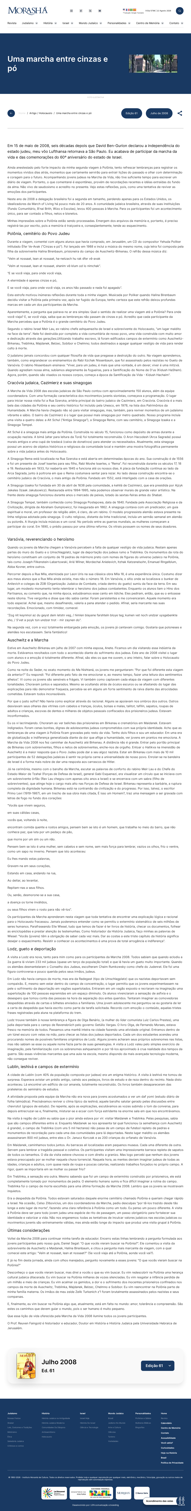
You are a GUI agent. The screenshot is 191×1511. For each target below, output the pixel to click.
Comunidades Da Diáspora (53, 1427)
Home (22, 113)
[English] (124, 9)
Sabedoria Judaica (15, 1441)
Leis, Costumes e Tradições (19, 1427)
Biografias (139, 1427)
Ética (9, 1437)
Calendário (166, 1423)
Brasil (110, 1418)
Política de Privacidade (172, 1463)
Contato (174, 23)
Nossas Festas (14, 1418)
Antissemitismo (48, 1432)
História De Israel (87, 1423)
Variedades (113, 1441)
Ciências (112, 1432)
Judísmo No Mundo (116, 1423)
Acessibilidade (168, 1438)
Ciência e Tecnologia (89, 1427)
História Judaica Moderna (53, 1423)
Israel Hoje (84, 1418)
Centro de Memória (147, 23)
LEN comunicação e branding (105, 1505)
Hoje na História (169, 1453)
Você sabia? (167, 1443)
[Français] (128, 9)
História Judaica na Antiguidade (56, 1418)
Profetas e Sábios (143, 1418)
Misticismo (12, 1432)
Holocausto (47, 1437)
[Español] (134, 9)
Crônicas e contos (15, 1446)
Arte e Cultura (114, 1427)
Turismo (111, 1437)
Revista (11, 23)
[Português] (131, 9)
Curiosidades (167, 1448)
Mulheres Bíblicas (143, 1423)
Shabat (10, 1423)
